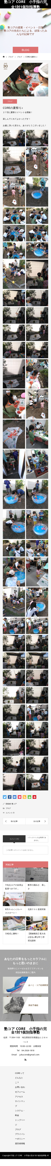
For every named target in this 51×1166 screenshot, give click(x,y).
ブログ (9, 101)
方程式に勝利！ (12, 933)
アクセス (19, 1096)
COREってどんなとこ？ (19, 1078)
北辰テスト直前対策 (37, 909)
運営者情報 (20, 1143)
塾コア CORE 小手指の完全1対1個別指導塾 (25, 4)
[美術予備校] (25, 998)
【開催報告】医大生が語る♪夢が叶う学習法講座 (37, 937)
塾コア (14, 804)
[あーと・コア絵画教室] (25, 978)
